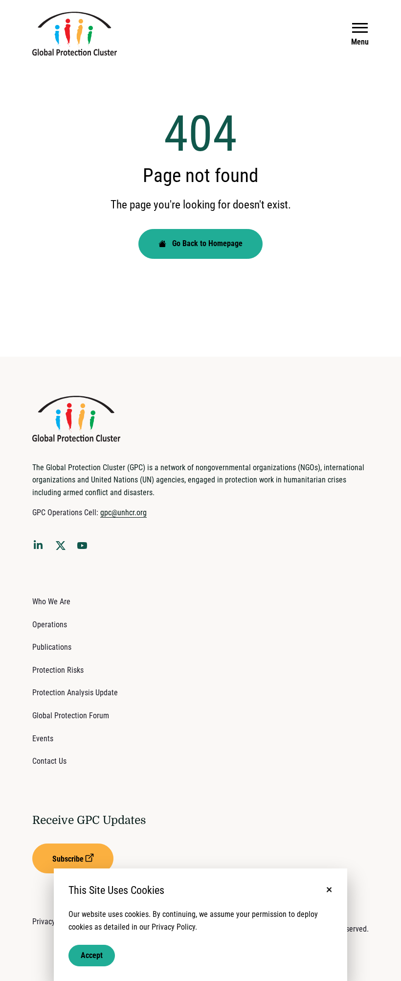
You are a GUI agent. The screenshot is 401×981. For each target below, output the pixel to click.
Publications (51, 647)
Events (42, 738)
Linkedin (40, 546)
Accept (92, 955)
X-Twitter (62, 548)
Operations (49, 624)
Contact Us (49, 761)
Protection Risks (58, 670)
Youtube (85, 548)
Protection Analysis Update (75, 692)
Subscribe (68, 859)
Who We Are (51, 601)
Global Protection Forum (70, 715)
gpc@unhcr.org (123, 512)
